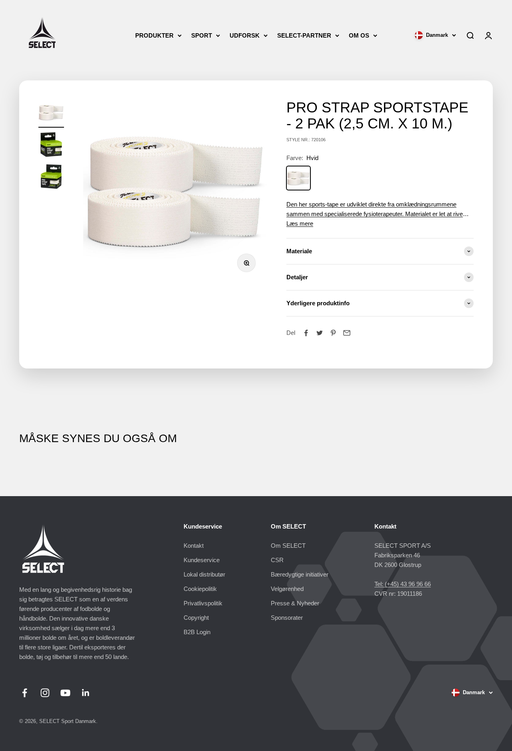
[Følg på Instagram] (45, 692)
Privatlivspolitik (203, 603)
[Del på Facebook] (306, 333)
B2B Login (197, 632)
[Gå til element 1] (51, 114)
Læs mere (299, 223)
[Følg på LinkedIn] (85, 692)
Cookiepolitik (200, 588)
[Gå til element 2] (51, 146)
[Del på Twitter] (319, 333)
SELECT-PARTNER (304, 35)
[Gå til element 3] (51, 178)
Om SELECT (288, 545)
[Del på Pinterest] (333, 333)
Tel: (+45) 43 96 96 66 (402, 584)
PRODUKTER (154, 35)
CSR (277, 560)
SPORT (201, 35)
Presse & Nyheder (295, 603)
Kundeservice (202, 560)
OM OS (359, 35)
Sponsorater (287, 617)
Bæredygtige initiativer (299, 574)
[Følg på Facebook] (24, 692)
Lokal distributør (204, 574)
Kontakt (194, 545)
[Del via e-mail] (347, 333)
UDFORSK (245, 35)
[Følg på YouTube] (65, 692)
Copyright (196, 617)
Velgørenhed (287, 588)
